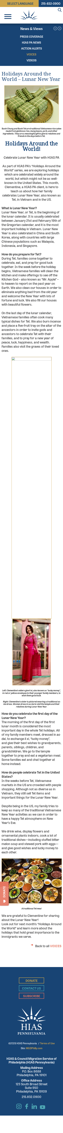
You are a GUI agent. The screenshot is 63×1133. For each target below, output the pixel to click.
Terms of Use (47, 1043)
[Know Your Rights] (55, 29)
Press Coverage (31, 37)
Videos (32, 60)
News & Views (31, 28)
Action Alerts (31, 48)
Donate (32, 980)
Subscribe (31, 996)
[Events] (59, 29)
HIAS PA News (31, 42)
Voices (31, 54)
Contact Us (31, 988)
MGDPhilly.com (34, 1048)
